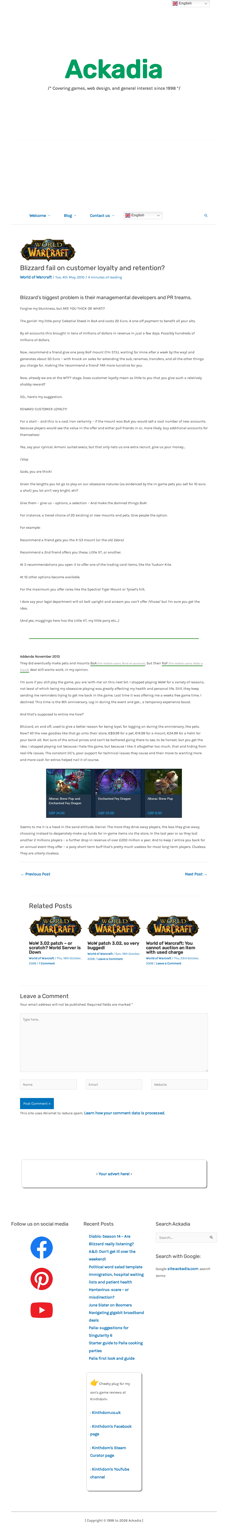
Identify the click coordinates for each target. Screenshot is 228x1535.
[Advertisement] (114, 173)
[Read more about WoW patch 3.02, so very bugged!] (114, 926)
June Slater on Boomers (110, 1305)
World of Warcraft (36, 277)
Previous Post (35, 874)
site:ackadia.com (182, 1268)
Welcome (37, 215)
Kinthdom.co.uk (106, 1412)
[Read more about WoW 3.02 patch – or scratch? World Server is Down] (55, 926)
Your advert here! (114, 1173)
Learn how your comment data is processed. (124, 1112)
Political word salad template (115, 1266)
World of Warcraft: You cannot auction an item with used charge (170, 947)
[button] (206, 215)
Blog (68, 215)
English (137, 215)
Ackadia (114, 69)
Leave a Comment (110, 959)
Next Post (196, 874)
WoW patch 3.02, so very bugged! (113, 945)
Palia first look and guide (111, 1358)
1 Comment (47, 963)
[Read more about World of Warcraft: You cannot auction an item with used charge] (172, 926)
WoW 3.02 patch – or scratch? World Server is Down (55, 947)
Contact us (100, 215)
